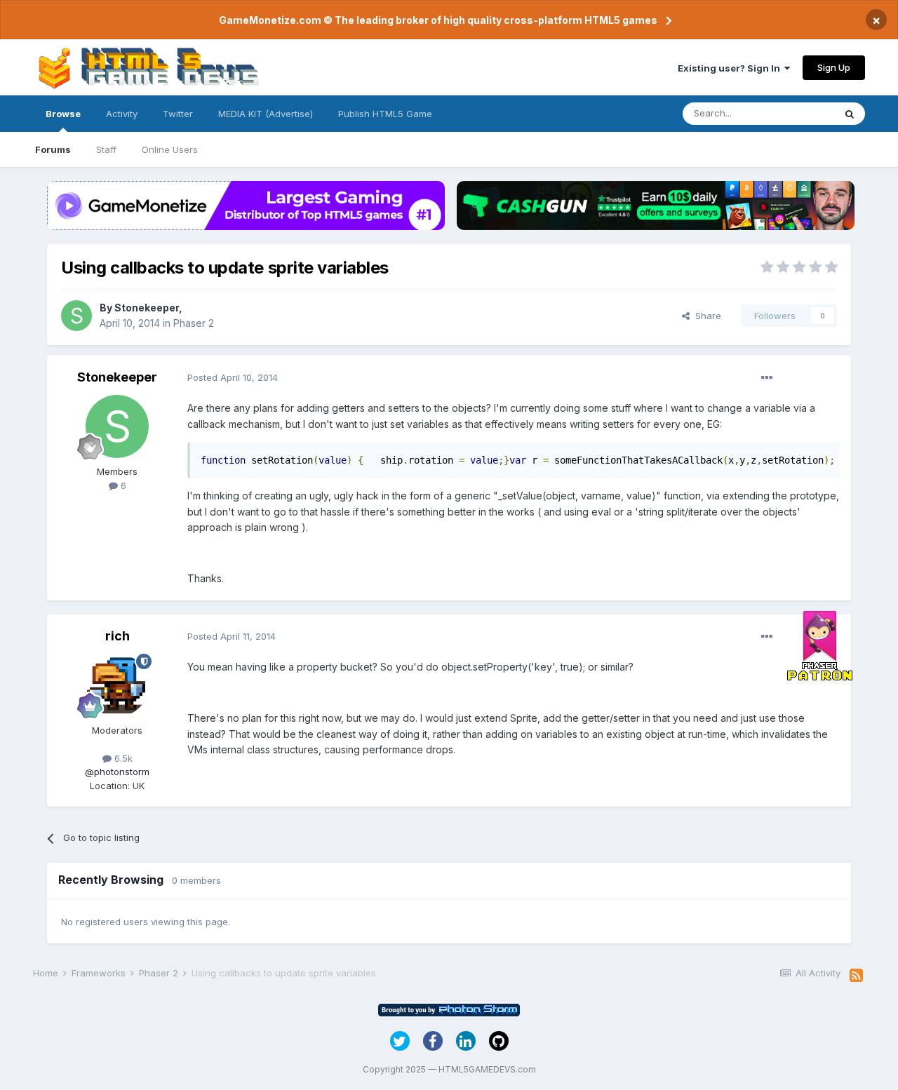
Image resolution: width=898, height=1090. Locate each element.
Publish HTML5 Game (385, 113)
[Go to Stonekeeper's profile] (76, 315)
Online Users (170, 149)
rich (117, 635)
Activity (122, 113)
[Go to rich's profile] (117, 685)
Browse (63, 113)
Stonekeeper (146, 308)
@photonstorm (117, 771)
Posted (232, 377)
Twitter (178, 113)
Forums (53, 149)
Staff (106, 149)
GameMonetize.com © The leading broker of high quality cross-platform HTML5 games (438, 20)
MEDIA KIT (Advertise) (265, 113)
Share (705, 315)
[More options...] (767, 378)
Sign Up (833, 67)
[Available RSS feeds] (856, 975)
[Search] (849, 113)
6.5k (122, 758)
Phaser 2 (193, 323)
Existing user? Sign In (731, 68)
